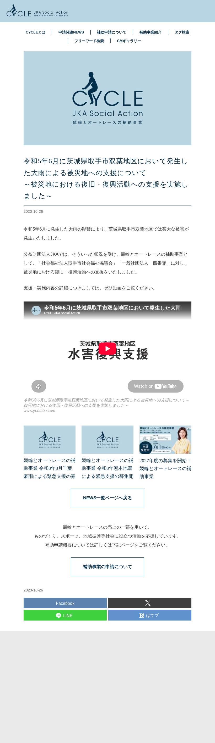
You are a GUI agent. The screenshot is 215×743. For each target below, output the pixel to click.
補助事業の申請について (107, 566)
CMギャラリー (129, 41)
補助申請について (111, 32)
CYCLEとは (35, 32)
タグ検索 (182, 32)
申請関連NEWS (71, 32)
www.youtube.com (39, 410)
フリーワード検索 (89, 41)
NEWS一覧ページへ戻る (107, 497)
